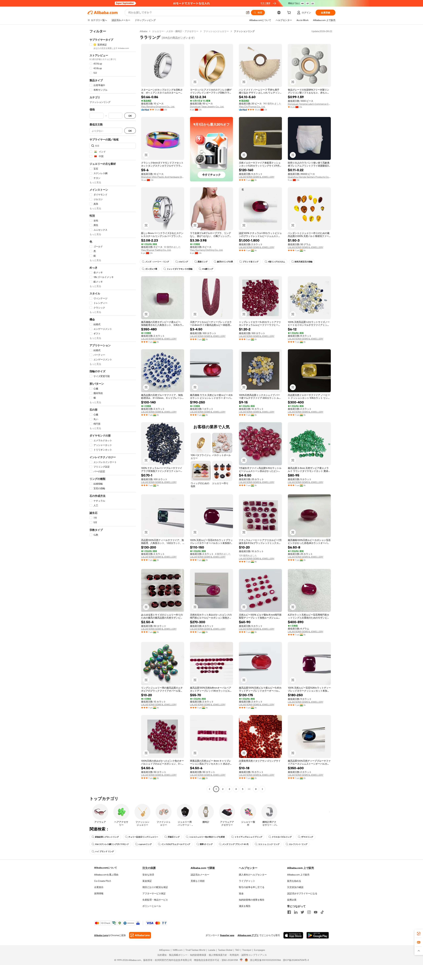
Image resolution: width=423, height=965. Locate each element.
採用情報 (98, 893)
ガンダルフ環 (151, 269)
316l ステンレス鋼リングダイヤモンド (112, 844)
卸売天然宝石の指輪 (303, 262)
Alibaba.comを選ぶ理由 (106, 874)
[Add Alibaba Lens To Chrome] (140, 935)
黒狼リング (203, 262)
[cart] (289, 13)
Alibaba (143, 31)
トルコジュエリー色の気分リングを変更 (207, 837)
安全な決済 (148, 874)
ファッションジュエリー (216, 31)
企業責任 (98, 887)
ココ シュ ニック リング (268, 844)
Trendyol (246, 950)
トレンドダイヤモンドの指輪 (179, 269)
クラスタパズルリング (282, 837)
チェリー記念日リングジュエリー (143, 837)
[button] (248, 13)
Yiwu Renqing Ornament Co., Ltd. (158, 106)
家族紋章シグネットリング (107, 837)
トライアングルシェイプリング (248, 837)
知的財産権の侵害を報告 (251, 899)
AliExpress (164, 950)
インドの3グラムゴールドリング (175, 844)
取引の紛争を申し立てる (251, 887)
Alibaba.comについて (105, 867)
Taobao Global (225, 950)
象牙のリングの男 (225, 262)
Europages (259, 950)
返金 (241, 893)
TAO (237, 950)
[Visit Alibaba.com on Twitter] (302, 912)
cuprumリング (145, 844)
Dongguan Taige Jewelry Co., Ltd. (207, 106)
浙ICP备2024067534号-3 (296, 960)
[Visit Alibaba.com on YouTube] (316, 912)
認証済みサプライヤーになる (302, 893)
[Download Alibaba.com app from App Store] (293, 935)
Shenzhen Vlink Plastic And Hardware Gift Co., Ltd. (162, 177)
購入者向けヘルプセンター (253, 874)
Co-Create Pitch (102, 881)
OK (130, 115)
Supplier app (227, 935)
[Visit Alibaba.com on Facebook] (289, 912)
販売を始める (294, 881)
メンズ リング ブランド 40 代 (235, 844)
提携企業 (291, 899)
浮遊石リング (174, 837)
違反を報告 (244, 906)
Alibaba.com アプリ (248, 935)
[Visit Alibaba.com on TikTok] (322, 912)
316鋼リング (207, 269)
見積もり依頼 (198, 881)
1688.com (178, 950)
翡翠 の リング (206, 844)
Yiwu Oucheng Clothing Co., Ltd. (206, 250)
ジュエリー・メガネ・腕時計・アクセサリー (175, 31)
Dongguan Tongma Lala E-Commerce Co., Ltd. (309, 104)
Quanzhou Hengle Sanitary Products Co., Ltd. (309, 177)
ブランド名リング (250, 262)
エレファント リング (298, 844)
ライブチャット (247, 881)
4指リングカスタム (276, 262)
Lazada (211, 950)
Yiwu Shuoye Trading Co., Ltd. (156, 250)
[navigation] (113, 410)
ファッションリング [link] (244, 31)
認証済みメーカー (200, 874)
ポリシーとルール (151, 906)
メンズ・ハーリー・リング (157, 262)
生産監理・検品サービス (155, 899)
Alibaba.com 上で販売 (298, 874)
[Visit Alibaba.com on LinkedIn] (296, 912)
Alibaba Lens (101, 935)
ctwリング (183, 262)
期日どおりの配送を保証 (155, 887)
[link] (418, 933)
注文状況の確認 (295, 887)
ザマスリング (307, 837)
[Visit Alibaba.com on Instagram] (309, 912)
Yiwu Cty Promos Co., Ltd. (252, 106)
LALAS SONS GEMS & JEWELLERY (256, 177)
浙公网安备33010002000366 (265, 960)
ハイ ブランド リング (104, 851)
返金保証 (147, 881)
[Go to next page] (262, 789)
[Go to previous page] (209, 789)
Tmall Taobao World (195, 950)
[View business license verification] (241, 960)
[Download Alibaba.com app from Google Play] (318, 935)
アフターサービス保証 (154, 893)
